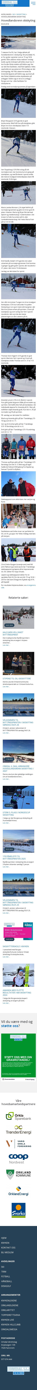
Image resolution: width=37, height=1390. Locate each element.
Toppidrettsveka (10, 1315)
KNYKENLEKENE (9, 1300)
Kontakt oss (8, 1247)
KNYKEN (5, 1242)
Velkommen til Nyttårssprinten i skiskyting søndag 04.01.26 (18, 722)
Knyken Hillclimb (10, 1324)
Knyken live (7, 1319)
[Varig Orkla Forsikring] (18, 1145)
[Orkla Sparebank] (18, 1117)
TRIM (3, 1271)
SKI (14, 14)
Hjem (3, 1237)
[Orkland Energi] (18, 1192)
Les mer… (6, 645)
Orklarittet (8, 1310)
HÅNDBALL (6, 1281)
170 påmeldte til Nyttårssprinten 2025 (14, 857)
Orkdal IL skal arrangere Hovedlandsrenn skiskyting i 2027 (18, 768)
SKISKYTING (21, 14)
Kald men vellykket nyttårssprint (13, 633)
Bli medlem (7, 1252)
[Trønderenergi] (18, 1131)
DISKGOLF (6, 1286)
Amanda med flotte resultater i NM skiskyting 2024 (17, 992)
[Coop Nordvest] (18, 1160)
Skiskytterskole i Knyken (16, 946)
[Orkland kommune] (18, 1175)
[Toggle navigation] (33, 3)
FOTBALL (5, 1276)
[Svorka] (18, 1211)
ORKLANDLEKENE (9, 1305)
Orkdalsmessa (9, 1329)
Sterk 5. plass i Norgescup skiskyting (16, 813)
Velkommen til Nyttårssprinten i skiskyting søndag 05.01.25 (18, 902)
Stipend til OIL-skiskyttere (17, 678)
